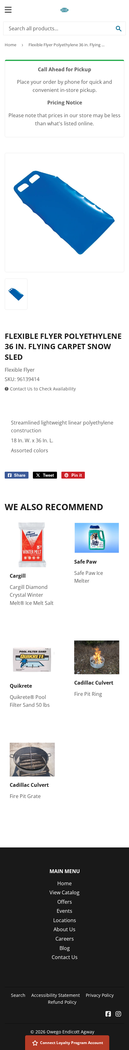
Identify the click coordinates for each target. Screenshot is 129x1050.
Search (18, 995)
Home (10, 45)
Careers (64, 938)
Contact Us (65, 957)
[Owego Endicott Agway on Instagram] (118, 1014)
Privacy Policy (100, 995)
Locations (64, 920)
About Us (64, 929)
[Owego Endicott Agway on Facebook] (108, 1014)
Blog (64, 948)
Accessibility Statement (55, 995)
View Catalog (64, 892)
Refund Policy (62, 1002)
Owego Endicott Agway (70, 1032)
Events (64, 910)
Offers (64, 901)
